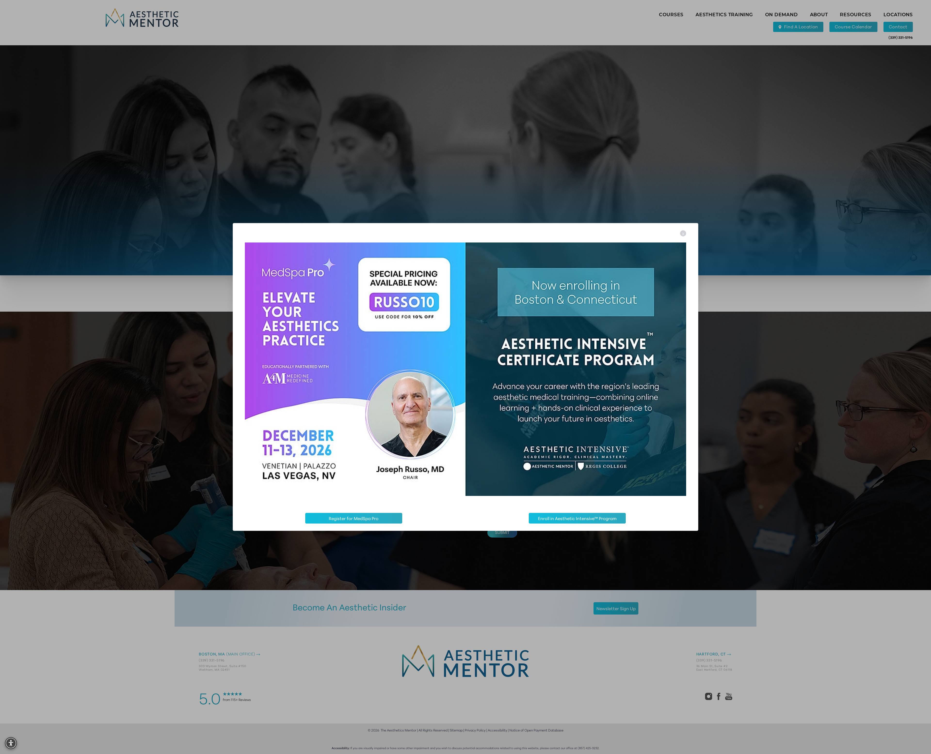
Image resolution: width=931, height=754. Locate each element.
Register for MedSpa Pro (353, 518)
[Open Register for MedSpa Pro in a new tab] (465, 369)
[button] (11, 743)
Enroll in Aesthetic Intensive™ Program (577, 518)
